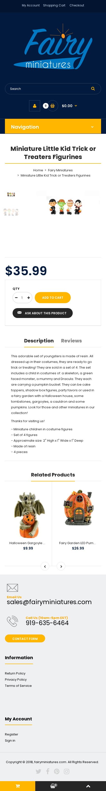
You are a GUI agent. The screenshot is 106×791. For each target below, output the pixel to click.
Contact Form (25, 639)
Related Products (53, 474)
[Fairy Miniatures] (53, 68)
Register (11, 734)
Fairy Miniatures (60, 170)
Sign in (10, 740)
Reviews (71, 340)
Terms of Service (18, 685)
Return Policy (15, 673)
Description (39, 340)
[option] (65, 209)
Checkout (77, 5)
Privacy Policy (16, 679)
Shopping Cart (54, 5)
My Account (31, 5)
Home (38, 170)
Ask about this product (46, 313)
